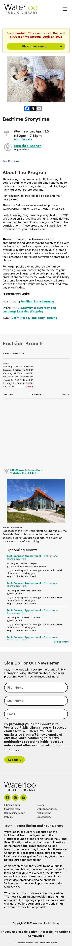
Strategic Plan (12, 809)
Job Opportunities (47, 809)
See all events (61, 642)
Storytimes (29, 307)
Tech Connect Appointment (32, 557)
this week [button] (35, 394)
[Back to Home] (21, 9)
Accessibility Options (55, 931)
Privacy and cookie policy (19, 931)
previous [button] (8, 394)
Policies (8, 816)
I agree (14, 750)
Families (26, 301)
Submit (13, 759)
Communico (36, 935)
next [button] (65, 394)
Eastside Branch (28, 146)
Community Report (14, 812)
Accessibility (44, 816)
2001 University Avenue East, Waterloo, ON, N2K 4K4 (26, 471)
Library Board (12, 805)
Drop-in (36, 311)
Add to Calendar (23, 139)
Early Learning (44, 301)
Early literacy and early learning (34, 317)
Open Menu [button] (65, 9)
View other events (34, 46)
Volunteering (44, 812)
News (40, 805)
